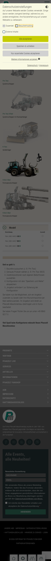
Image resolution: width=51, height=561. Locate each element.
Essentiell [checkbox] (9, 26)
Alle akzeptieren (25, 39)
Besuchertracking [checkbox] (26, 26)
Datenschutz (32, 65)
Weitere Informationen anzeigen (24, 59)
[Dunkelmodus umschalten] (47, 7)
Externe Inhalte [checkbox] (12, 32)
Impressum (43, 65)
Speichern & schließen (25, 46)
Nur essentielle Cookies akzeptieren (25, 53)
